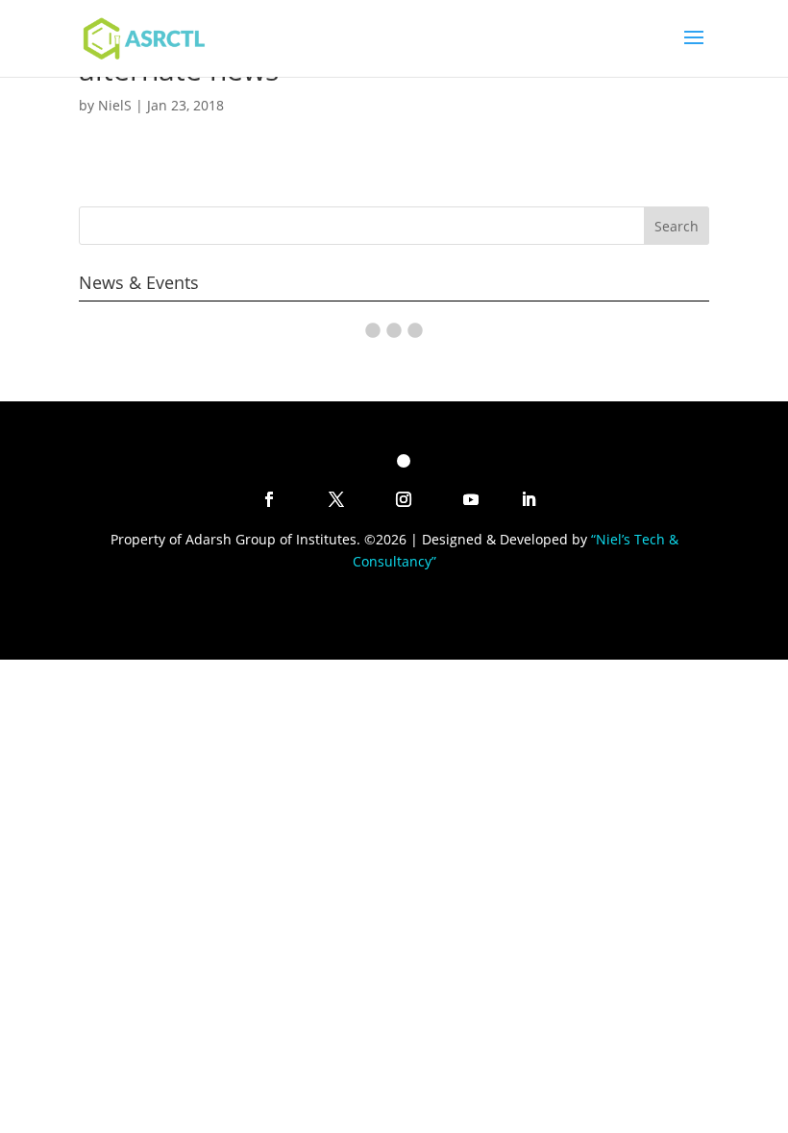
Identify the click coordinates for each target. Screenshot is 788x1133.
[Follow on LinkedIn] (528, 499)
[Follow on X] (336, 499)
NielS (115, 105)
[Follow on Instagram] (403, 499)
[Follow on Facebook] (269, 499)
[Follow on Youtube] (471, 499)
